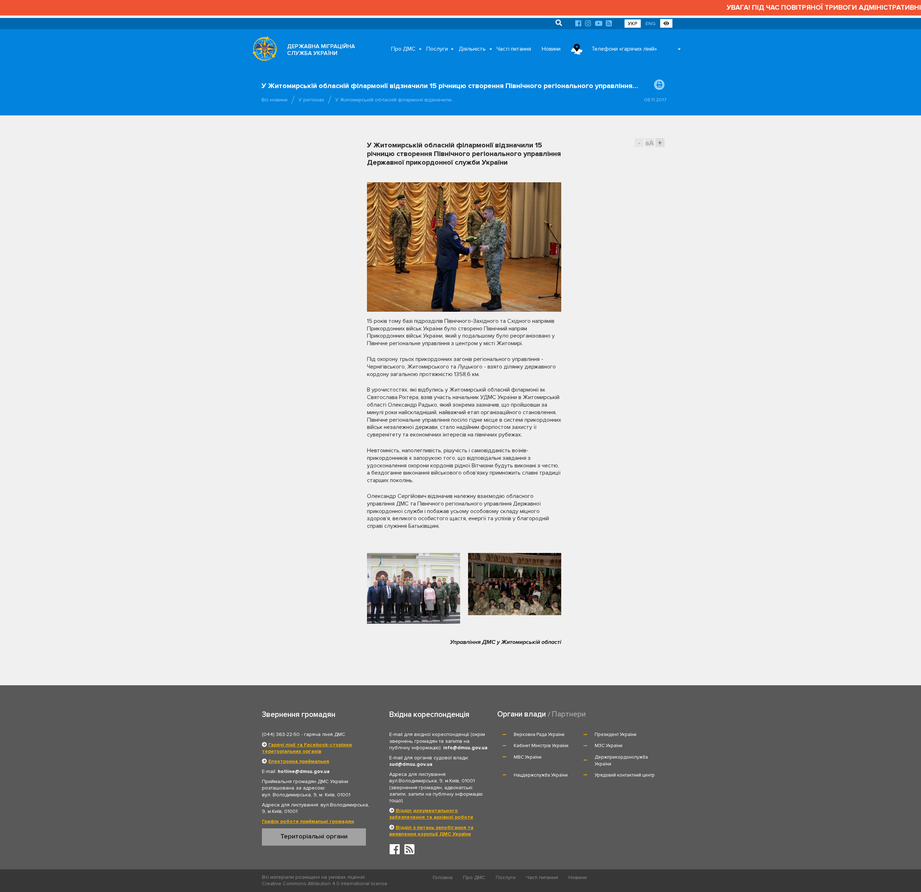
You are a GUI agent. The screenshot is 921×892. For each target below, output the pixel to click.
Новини (551, 48)
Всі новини (274, 100)
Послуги (437, 48)
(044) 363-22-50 (281, 734)
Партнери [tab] (569, 714)
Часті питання (513, 48)
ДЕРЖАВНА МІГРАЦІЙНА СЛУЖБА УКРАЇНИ (321, 50)
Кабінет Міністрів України (541, 746)
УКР (633, 23)
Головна (443, 877)
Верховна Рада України (539, 734)
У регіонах (311, 100)
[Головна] (263, 50)
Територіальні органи (314, 836)
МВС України (527, 757)
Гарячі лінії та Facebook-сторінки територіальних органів (307, 748)
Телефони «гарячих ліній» (624, 48)
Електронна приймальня (298, 761)
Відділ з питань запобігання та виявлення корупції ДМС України (431, 830)
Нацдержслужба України (541, 775)
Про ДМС (403, 48)
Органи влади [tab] (521, 714)
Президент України (615, 734)
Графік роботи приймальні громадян (308, 821)
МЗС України (608, 746)
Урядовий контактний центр (625, 775)
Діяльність (472, 48)
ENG (650, 23)
